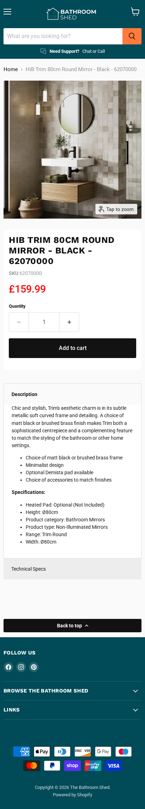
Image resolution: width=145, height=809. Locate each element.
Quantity (17, 306)
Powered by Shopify (72, 794)
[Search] (131, 36)
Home (11, 70)
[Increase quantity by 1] (69, 322)
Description (24, 394)
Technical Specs (28, 569)
